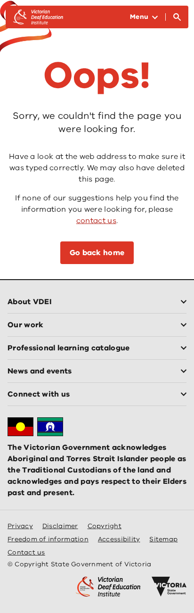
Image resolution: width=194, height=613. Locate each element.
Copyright (104, 526)
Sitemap (163, 539)
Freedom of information (48, 539)
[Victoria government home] (169, 586)
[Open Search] (177, 17)
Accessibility (119, 539)
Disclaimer (60, 526)
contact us (96, 220)
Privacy (20, 526)
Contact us (26, 552)
